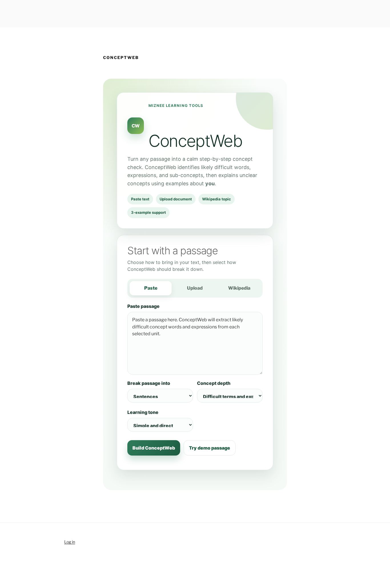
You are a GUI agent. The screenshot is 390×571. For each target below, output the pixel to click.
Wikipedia (239, 288)
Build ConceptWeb (153, 448)
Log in (69, 541)
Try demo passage (209, 448)
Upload (195, 288)
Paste (150, 288)
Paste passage (143, 306)
